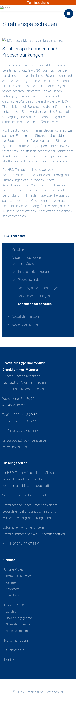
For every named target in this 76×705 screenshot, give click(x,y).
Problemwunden (29, 280)
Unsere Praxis (14, 569)
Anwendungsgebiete (26, 258)
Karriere (11, 582)
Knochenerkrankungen (34, 296)
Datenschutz (54, 692)
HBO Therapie (14, 605)
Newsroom (12, 589)
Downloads (13, 595)
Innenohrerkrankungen (34, 272)
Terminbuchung (38, 3)
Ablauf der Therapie (25, 316)
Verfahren (18, 249)
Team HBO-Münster (18, 576)
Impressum (34, 692)
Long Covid (26, 264)
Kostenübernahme (25, 324)
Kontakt (9, 660)
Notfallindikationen (17, 640)
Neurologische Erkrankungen (38, 288)
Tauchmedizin (14, 650)
